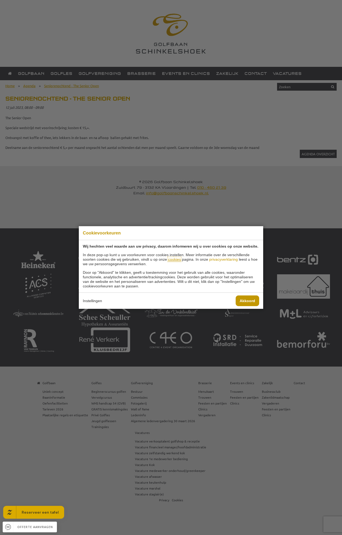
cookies (174, 259)
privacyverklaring (223, 259)
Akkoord (247, 301)
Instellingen (92, 301)
